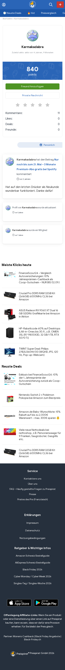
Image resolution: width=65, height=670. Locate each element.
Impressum (33, 522)
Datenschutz (32, 530)
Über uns (32, 483)
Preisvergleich (48, 13)
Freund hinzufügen (32, 86)
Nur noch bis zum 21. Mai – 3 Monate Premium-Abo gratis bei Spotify (38, 164)
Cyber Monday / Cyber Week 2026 (32, 576)
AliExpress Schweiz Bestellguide (32, 562)
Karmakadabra (26, 159)
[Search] (51, 4)
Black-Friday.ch (32, 639)
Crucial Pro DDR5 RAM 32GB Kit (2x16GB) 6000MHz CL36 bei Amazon (37, 296)
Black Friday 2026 (32, 569)
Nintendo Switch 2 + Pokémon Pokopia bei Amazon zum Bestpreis (39, 396)
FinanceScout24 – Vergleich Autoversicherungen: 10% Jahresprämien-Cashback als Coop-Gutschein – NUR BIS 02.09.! (39, 278)
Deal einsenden (60, 4)
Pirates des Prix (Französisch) (32, 499)
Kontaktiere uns (32, 478)
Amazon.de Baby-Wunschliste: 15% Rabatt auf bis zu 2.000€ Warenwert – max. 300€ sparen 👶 (39, 415)
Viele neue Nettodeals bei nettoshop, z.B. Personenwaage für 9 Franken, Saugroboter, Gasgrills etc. (40, 434)
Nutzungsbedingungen (32, 538)
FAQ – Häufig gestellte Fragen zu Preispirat (33, 489)
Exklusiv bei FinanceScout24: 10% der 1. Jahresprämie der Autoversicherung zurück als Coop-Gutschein (40, 379)
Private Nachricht (32, 95)
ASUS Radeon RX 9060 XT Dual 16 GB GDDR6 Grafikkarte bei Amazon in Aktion (39, 313)
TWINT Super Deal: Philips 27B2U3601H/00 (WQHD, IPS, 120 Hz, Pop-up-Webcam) (38, 352)
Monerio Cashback (23, 636)
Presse (32, 494)
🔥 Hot (31, 13)
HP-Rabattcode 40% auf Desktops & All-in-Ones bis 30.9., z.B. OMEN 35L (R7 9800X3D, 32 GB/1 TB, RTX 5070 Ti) (39, 333)
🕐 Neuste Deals (12, 13)
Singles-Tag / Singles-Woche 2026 (32, 583)
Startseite (7, 18)
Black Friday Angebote (47, 636)
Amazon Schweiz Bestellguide (32, 555)
